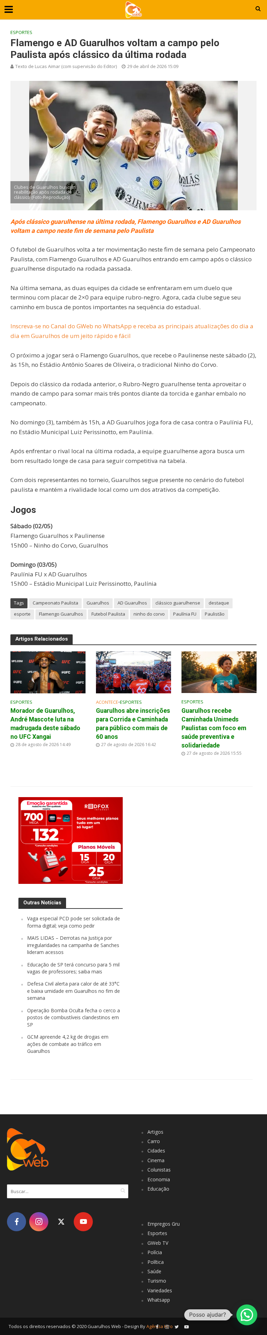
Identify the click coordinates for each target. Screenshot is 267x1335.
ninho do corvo (149, 614)
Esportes (21, 32)
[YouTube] (83, 1221)
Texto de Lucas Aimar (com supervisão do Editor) (66, 66)
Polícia (154, 1252)
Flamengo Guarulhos (61, 614)
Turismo (156, 1280)
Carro (153, 1141)
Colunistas (159, 1169)
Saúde (154, 1271)
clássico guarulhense (177, 603)
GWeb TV (157, 1243)
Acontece (107, 702)
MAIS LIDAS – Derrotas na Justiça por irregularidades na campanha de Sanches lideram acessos (73, 945)
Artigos (155, 1132)
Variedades (159, 1290)
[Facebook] (16, 1221)
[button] (246, 1314)
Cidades (156, 1150)
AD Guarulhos (132, 603)
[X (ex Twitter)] (61, 1221)
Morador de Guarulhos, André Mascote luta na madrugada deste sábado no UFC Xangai (45, 723)
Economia (158, 1179)
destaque (219, 603)
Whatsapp (158, 1299)
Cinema (155, 1160)
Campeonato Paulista (55, 603)
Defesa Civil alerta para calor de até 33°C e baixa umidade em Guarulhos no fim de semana (73, 990)
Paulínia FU (184, 614)
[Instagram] (38, 1221)
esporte (22, 614)
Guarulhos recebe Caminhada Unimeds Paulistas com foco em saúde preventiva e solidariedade (213, 728)
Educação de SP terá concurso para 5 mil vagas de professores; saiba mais (73, 968)
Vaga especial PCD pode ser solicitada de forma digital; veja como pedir (73, 922)
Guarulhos (98, 603)
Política (155, 1262)
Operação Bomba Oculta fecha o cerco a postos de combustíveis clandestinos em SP (73, 1017)
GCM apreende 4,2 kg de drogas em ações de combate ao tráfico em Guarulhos (67, 1043)
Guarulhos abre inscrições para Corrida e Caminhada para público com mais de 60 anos (133, 723)
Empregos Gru (163, 1223)
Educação (158, 1188)
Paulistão (215, 614)
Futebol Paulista (108, 614)
